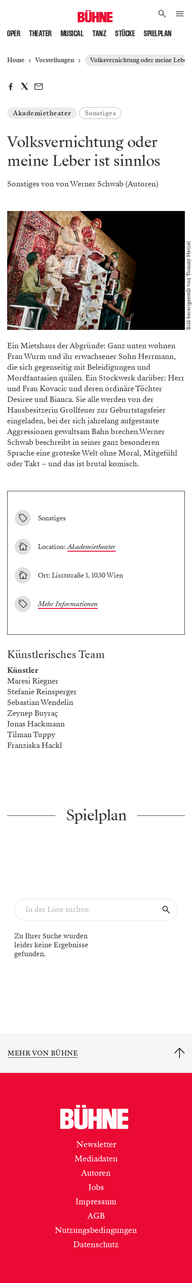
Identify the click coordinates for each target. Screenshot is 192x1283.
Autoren (96, 1173)
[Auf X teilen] (24, 87)
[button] (162, 14)
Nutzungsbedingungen (96, 1230)
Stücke (125, 33)
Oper (13, 33)
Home (16, 60)
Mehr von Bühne (43, 1053)
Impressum (96, 1201)
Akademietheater (42, 113)
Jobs (96, 1187)
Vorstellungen (54, 60)
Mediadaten (96, 1158)
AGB (96, 1215)
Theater (40, 33)
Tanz (99, 33)
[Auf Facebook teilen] (10, 87)
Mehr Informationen (68, 603)
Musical (72, 33)
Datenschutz (96, 1244)
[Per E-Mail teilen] (38, 87)
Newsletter (96, 1144)
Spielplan (158, 33)
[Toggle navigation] (180, 14)
